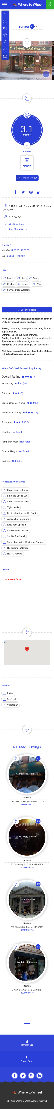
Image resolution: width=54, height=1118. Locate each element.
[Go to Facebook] (14, 1075)
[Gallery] (5, 21)
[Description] (5, 28)
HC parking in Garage (17, 548)
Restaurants (27, 804)
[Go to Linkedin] (39, 1075)
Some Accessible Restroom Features (26, 542)
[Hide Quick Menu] (5, 14)
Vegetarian (12, 705)
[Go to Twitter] (23, 1075)
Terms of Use (27, 1045)
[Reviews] (5, 35)
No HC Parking (14, 553)
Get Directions (16, 224)
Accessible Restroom (18, 519)
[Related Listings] (5, 48)
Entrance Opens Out (17, 495)
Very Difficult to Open (17, 530)
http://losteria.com (18, 229)
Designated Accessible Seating (22, 513)
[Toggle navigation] (4, 4)
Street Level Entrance (17, 490)
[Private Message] (5, 56)
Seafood (11, 699)
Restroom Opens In (16, 524)
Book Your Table (28, 310)
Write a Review (30, 178)
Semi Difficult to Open (18, 501)
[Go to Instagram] (31, 1075)
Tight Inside (13, 507)
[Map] (5, 42)
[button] (27, 1024)
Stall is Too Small (16, 536)
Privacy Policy (27, 1061)
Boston (27, 797)
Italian (10, 693)
